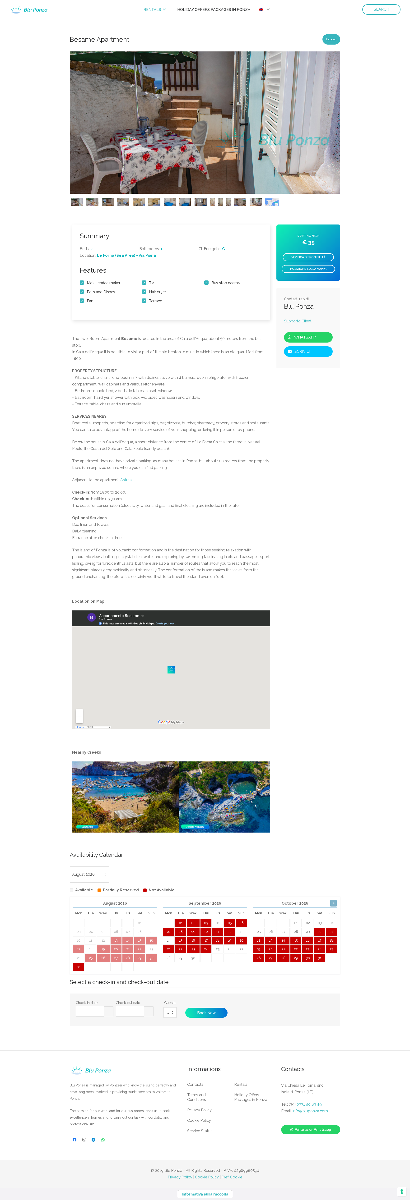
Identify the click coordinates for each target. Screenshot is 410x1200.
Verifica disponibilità (308, 257)
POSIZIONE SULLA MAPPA (308, 268)
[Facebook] (74, 1140)
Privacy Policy (199, 1110)
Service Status (199, 1131)
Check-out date (128, 1003)
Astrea (126, 480)
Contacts (195, 1084)
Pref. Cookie (232, 1177)
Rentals (240, 1084)
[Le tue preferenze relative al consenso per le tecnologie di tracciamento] (401, 1191)
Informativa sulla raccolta (205, 1194)
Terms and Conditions (196, 1097)
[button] (264, 9)
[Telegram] (93, 1140)
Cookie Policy (199, 1120)
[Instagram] (84, 1140)
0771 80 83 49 (309, 1104)
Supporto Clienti (298, 321)
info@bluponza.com (310, 1111)
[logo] (28, 9)
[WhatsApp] (103, 1140)
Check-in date (87, 1003)
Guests (170, 1003)
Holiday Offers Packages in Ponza (250, 1097)
